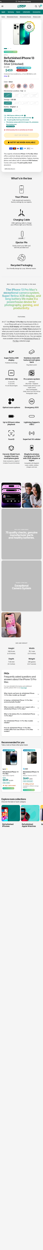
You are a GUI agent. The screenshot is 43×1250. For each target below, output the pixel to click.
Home (3, 16)
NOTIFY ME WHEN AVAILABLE (22, 142)
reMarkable (26, 12)
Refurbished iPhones (25, 16)
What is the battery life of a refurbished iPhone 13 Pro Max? (19, 715)
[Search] (36, 6)
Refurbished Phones (12, 16)
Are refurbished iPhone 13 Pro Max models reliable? (18, 722)
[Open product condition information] (25, 91)
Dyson (18, 12)
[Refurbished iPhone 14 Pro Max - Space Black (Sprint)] (11, 758)
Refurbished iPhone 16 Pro (31, 773)
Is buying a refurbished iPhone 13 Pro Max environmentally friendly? (18, 701)
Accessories (36, 12)
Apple (3, 12)
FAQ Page (24, 688)
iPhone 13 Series (37, 16)
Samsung (11, 12)
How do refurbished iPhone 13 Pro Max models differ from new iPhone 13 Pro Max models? (18, 729)
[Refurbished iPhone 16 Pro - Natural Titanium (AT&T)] (31, 758)
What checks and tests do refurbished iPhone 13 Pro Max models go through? (19, 694)
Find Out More (10, 126)
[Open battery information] (17, 107)
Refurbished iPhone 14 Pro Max (10, 773)
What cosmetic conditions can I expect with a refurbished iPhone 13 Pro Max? (19, 708)
